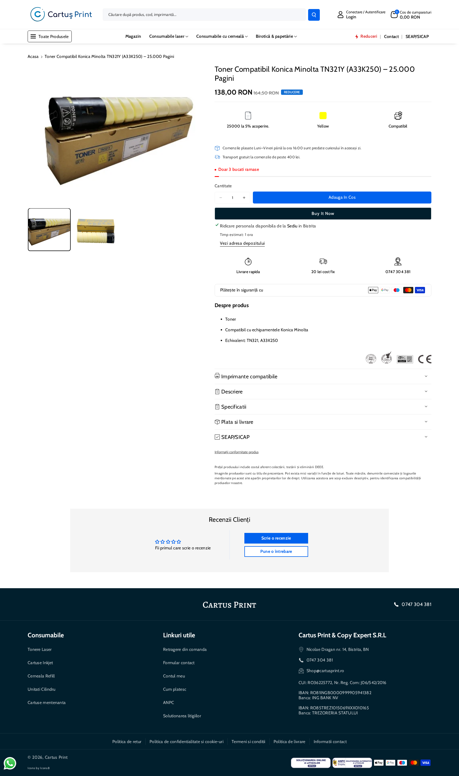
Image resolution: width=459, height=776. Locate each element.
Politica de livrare (289, 741)
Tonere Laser (40, 649)
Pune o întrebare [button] (276, 551)
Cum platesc (174, 689)
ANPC (168, 702)
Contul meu (174, 676)
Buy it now (323, 213)
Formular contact (179, 662)
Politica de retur (126, 741)
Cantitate (223, 185)
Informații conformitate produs (236, 452)
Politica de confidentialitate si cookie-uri (186, 741)
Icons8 (45, 768)
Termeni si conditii (248, 741)
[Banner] (398, 357)
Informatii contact (330, 741)
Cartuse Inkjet (40, 662)
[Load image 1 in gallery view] (49, 229)
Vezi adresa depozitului (242, 243)
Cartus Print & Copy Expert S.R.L (342, 635)
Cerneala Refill (41, 676)
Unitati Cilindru (42, 689)
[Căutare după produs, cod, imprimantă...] (314, 15)
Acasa (33, 56)
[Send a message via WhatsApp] (10, 763)
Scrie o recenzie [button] (276, 538)
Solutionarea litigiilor (182, 715)
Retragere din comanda (185, 649)
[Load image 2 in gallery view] (94, 229)
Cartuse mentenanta (47, 702)
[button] (411, 14)
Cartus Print (56, 757)
